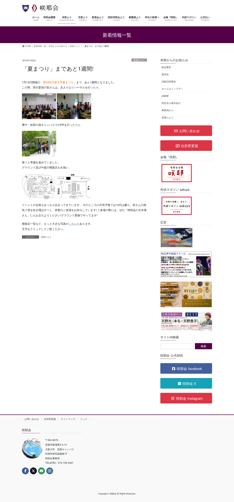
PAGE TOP (225, 483)
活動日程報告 (169, 81)
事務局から (168, 110)
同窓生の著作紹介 (171, 103)
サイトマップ (68, 419)
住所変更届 (50, 419)
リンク (83, 419)
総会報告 (166, 67)
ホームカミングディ (172, 88)
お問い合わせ (31, 419)
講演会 (165, 74)
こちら (73, 224)
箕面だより (139, 60)
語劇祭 (165, 95)
